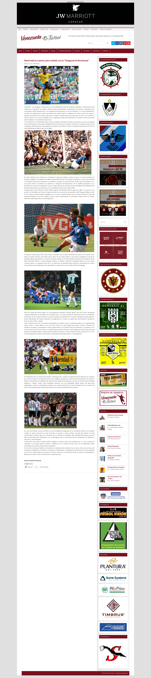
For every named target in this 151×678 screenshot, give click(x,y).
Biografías (44, 51)
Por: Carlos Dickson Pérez (116, 469)
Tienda (27, 51)
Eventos (35, 51)
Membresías (94, 29)
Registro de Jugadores (105, 29)
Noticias (77, 51)
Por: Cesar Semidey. (114, 480)
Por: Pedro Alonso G (114, 439)
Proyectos (86, 29)
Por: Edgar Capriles (114, 459)
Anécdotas (96, 51)
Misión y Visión (44, 29)
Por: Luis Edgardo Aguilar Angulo (115, 427)
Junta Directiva (54, 29)
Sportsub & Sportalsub (122, 673)
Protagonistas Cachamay (116, 467)
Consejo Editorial (65, 29)
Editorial (25, 29)
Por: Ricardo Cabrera (114, 448)
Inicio (19, 29)
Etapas (53, 51)
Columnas (86, 51)
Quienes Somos (34, 29)
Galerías (105, 51)
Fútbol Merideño (113, 446)
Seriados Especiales (65, 51)
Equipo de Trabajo (76, 29)
